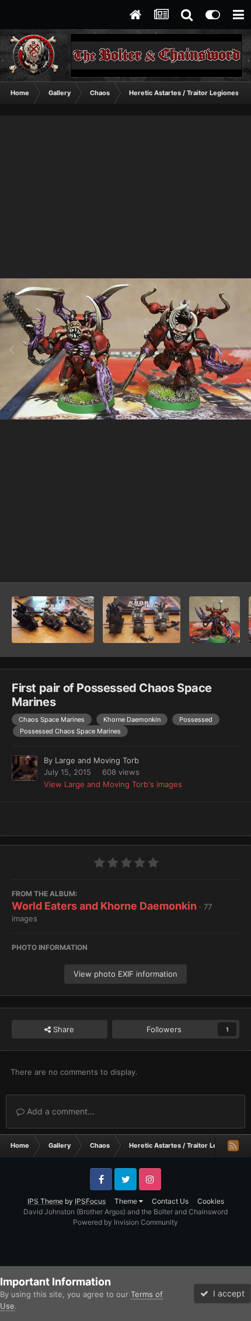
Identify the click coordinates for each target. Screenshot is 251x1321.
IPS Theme (45, 1201)
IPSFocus (90, 1201)
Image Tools (203, 561)
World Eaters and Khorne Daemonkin (104, 906)
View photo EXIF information (125, 973)
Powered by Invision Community (125, 1222)
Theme (126, 1201)
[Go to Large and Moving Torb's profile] (24, 768)
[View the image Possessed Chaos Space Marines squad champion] (214, 619)
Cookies (210, 1201)
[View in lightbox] (125, 349)
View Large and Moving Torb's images (113, 784)
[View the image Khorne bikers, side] (53, 619)
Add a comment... (60, 1111)
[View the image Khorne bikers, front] (141, 619)
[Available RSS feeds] (233, 1145)
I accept (226, 1293)
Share (62, 1029)
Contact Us (170, 1201)
